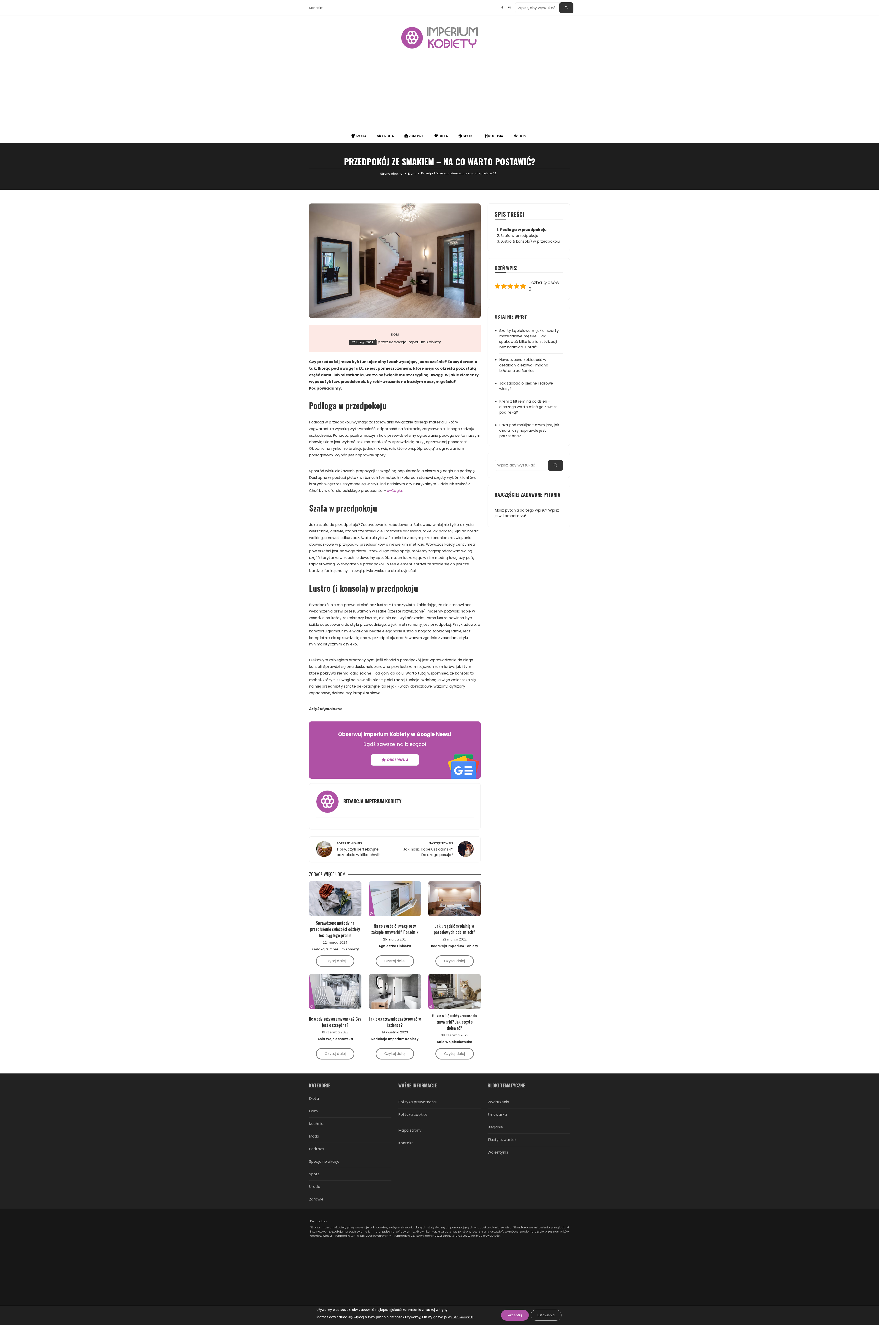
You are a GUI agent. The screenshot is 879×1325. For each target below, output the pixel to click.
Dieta (443, 135)
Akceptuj (515, 1315)
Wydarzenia (498, 1102)
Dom (522, 135)
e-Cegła (394, 490)
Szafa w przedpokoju (519, 235)
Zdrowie (416, 135)
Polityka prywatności (417, 1102)
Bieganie (495, 1127)
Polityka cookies (413, 1114)
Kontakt (316, 7)
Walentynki (498, 1152)
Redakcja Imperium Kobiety (415, 342)
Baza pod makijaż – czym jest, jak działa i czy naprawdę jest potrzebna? (529, 430)
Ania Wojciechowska (335, 1039)
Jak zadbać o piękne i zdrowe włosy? (526, 386)
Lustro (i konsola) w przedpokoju (530, 241)
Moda (361, 135)
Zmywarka (497, 1114)
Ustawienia (546, 1315)
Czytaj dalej (335, 961)
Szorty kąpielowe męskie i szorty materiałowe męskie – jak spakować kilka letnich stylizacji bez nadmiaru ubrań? (529, 339)
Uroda (387, 135)
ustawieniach (462, 1317)
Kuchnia (495, 135)
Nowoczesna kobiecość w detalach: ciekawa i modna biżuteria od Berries (523, 365)
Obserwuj (397, 759)
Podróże (316, 1149)
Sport (468, 135)
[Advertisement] (439, 94)
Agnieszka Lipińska (395, 946)
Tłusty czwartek (502, 1139)
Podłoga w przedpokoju (523, 229)
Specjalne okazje (324, 1161)
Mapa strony (410, 1130)
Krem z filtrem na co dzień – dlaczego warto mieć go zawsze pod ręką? (528, 407)
